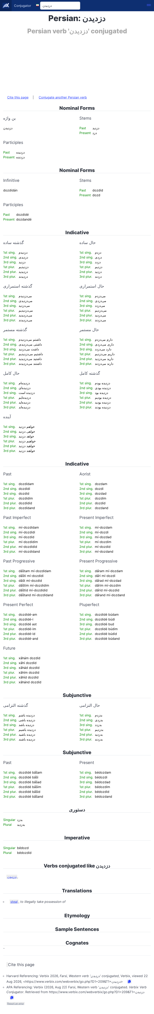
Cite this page (17, 97)
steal (14, 902)
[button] (149, 6)
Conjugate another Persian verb (63, 97)
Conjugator (22, 6)
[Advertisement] (77, 63)
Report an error (15, 1003)
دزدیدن (11, 877)
